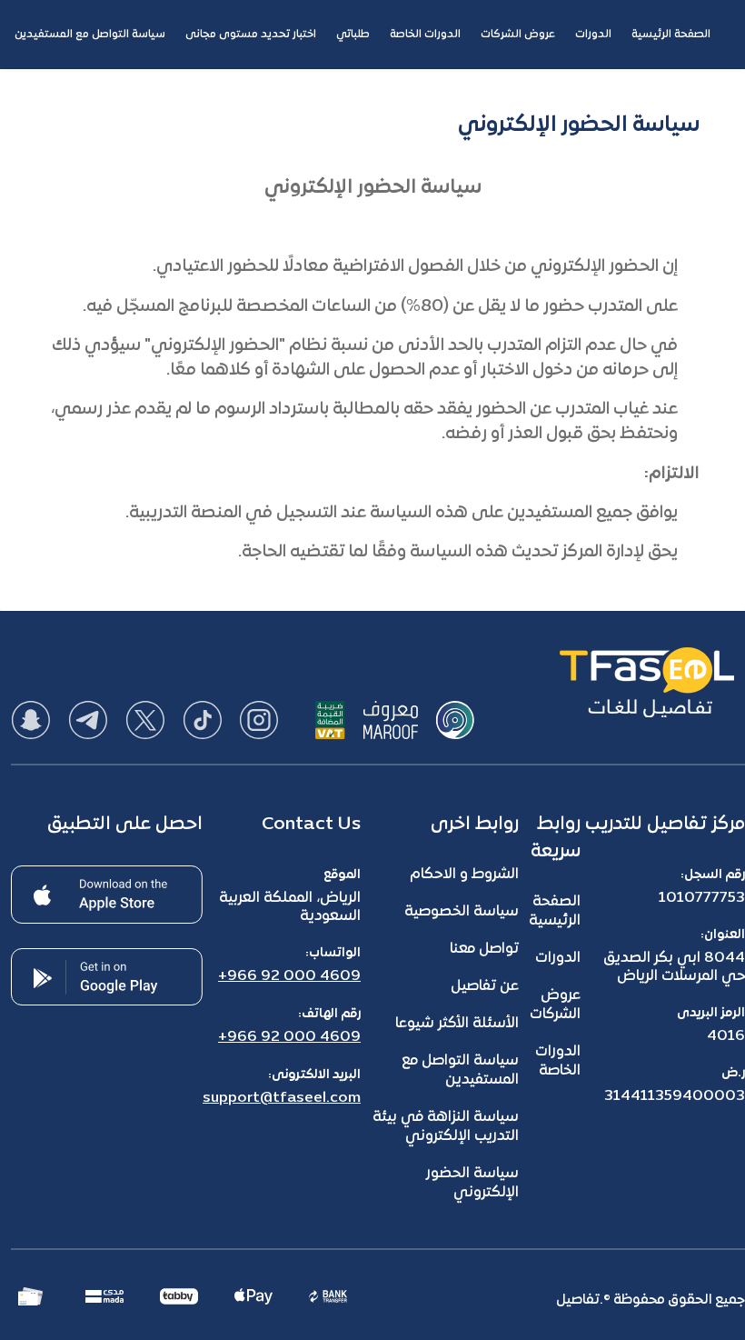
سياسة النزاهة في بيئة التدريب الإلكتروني (445, 1126)
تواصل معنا (484, 949)
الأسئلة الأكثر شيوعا (457, 1024)
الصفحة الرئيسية (555, 911)
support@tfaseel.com (282, 1098)
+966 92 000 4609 (289, 976)
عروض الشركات (555, 1005)
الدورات (558, 958)
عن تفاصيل (485, 986)
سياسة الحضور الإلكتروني (472, 1183)
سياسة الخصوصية (461, 912)
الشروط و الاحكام (464, 874)
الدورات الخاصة (558, 1061)
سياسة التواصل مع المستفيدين (460, 1070)
